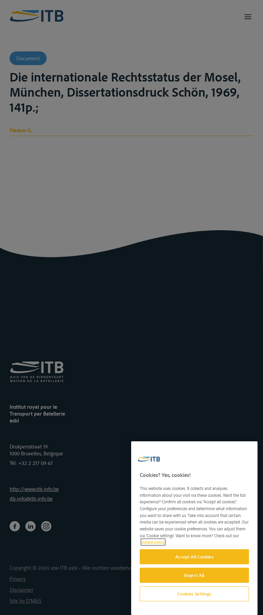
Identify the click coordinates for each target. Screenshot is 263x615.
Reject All (194, 575)
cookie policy (153, 542)
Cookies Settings (194, 593)
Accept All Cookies (194, 556)
